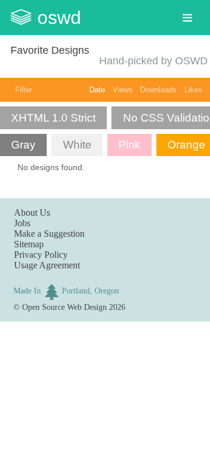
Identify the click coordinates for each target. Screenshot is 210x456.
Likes (193, 89)
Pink (129, 145)
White (77, 145)
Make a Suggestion (49, 234)
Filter (23, 89)
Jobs (22, 223)
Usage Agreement (47, 265)
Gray (23, 145)
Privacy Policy (41, 255)
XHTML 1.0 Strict (53, 118)
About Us (32, 212)
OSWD (59, 17)
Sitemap (29, 244)
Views (123, 89)
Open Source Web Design (64, 307)
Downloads (158, 89)
